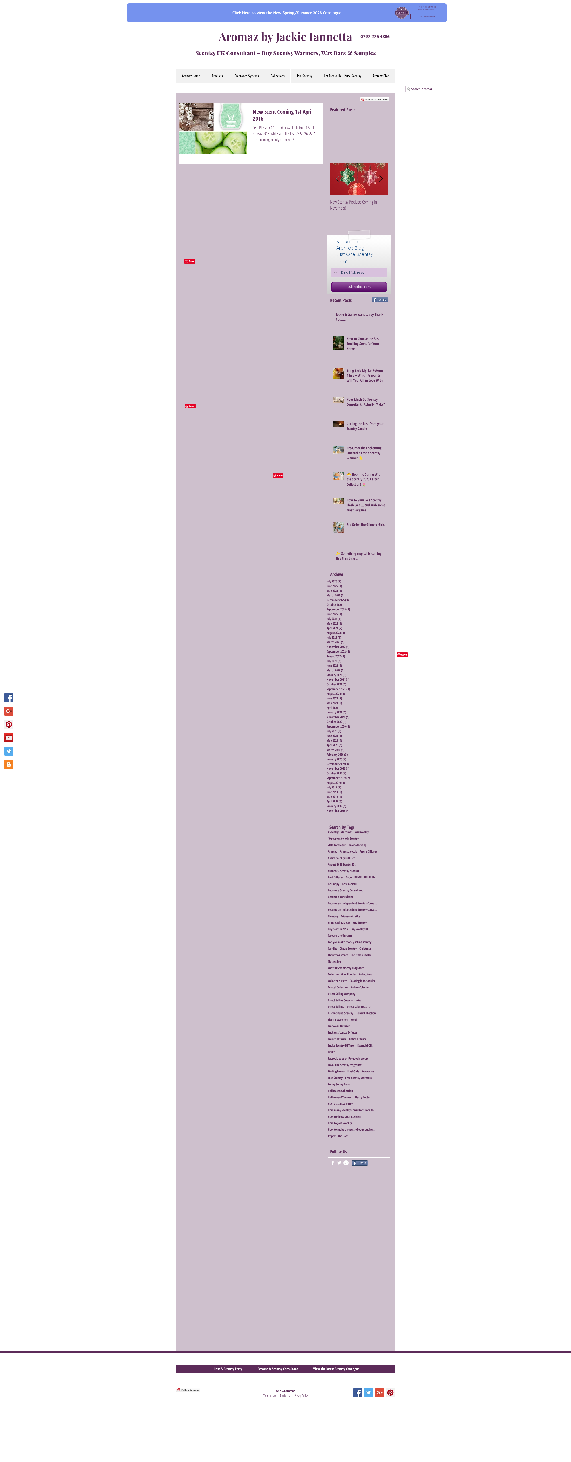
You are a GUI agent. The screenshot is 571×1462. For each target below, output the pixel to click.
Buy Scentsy (360, 922)
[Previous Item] (337, 178)
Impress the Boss (338, 1136)
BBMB (358, 877)
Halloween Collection (340, 1091)
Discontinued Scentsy (340, 1013)
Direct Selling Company (341, 994)
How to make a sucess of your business (351, 1129)
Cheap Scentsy (348, 948)
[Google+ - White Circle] (346, 1162)
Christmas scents (338, 955)
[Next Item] (381, 178)
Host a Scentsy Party (340, 1103)
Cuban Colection (360, 987)
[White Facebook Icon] (332, 1162)
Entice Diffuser (357, 1039)
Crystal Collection (338, 987)
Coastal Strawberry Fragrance (346, 968)
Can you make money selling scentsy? (350, 942)
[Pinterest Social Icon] (8, 724)
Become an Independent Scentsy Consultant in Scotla (352, 909)
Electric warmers (338, 1019)
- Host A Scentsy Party (227, 1368)
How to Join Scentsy (340, 1123)
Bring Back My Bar (339, 922)
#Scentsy (333, 832)
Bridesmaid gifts (350, 916)
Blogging (333, 916)
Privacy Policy (301, 1395)
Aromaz (332, 851)
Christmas (365, 948)
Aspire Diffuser (368, 851)
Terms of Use (269, 1395)
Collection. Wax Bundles (342, 974)
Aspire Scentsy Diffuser (341, 858)
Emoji (354, 1019)
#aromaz (346, 832)
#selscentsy (362, 832)
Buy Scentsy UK (360, 929)
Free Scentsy (335, 1078)
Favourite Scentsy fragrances (345, 1065)
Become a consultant (340, 897)
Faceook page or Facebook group (348, 1058)
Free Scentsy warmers (358, 1078)
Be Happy (333, 884)
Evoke (331, 1052)
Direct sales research (359, 1006)
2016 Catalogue (337, 845)
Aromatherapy (357, 845)
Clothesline (334, 961)
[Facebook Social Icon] (8, 697)
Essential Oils (365, 1045)
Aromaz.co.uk (348, 851)
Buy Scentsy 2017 (338, 929)
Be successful (349, 884)
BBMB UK (369, 877)
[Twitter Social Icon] (8, 751)
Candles (332, 948)
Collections (365, 974)
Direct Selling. (336, 1006)
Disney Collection (366, 1013)
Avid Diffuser (335, 877)
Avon (349, 877)
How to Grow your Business (344, 1116)
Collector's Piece (337, 981)
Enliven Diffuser (337, 1039)
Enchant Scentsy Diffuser (342, 1032)
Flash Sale (353, 1071)
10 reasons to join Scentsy (343, 838)
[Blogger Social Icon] (8, 764)
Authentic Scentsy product (343, 871)
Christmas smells (361, 955)
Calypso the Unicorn (340, 935)
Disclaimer (285, 1395)
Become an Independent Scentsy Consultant (352, 903)
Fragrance (368, 1071)
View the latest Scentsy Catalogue (336, 1368)
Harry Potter (362, 1097)
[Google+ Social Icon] (8, 711)
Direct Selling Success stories (344, 1000)
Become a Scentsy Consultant (345, 890)
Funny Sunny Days (339, 1084)
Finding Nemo (336, 1071)
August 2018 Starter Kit (342, 864)
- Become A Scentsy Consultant (277, 1368)
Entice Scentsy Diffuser (341, 1045)
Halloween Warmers (340, 1097)
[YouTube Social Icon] (8, 737)
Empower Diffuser (339, 1026)
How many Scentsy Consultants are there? (352, 1110)
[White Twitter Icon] (339, 1162)
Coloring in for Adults (362, 981)
